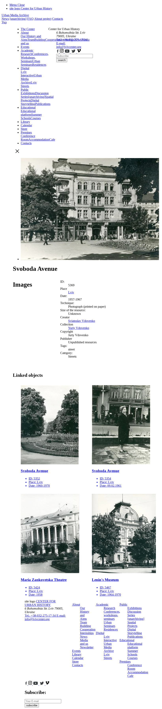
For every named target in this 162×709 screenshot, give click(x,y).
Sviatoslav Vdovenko (81, 321)
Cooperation (87, 629)
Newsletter (86, 647)
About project (42, 18)
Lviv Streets (29, 84)
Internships (87, 633)
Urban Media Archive (15, 15)
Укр (4, 22)
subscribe (31, 705)
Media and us (84, 641)
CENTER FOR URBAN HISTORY (40, 603)
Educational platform (28, 112)
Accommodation (38, 139)
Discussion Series (134, 613)
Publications (42, 104)
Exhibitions (28, 93)
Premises (26, 132)
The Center (28, 29)
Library (25, 121)
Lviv (71, 292)
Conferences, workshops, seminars (112, 615)
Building (39, 39)
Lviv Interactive (27, 73)
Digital (25, 68)
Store (24, 129)
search (62, 60)
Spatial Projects (132, 624)
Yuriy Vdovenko (78, 328)
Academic (27, 50)
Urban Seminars (30, 62)
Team (30, 39)
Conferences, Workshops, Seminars (35, 57)
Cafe (130, 676)
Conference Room (28, 137)
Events (25, 47)
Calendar (26, 125)
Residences (39, 64)
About (25, 32)
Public (25, 89)
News (5, 18)
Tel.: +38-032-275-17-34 (71, 39)
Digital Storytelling (30, 102)
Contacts (57, 18)
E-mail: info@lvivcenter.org (68, 45)
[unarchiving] (18, 18)
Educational (28, 107)
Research (26, 54)
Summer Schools (132, 652)
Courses (36, 118)
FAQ (30, 18)
